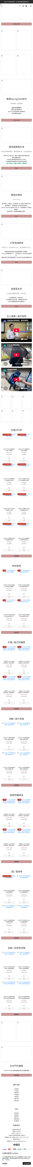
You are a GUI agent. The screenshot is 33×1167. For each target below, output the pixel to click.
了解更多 (7, 1160)
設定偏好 (4, 1163)
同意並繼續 (27, 1163)
